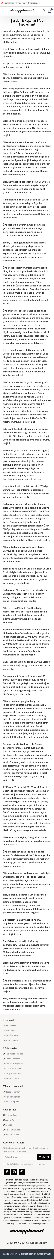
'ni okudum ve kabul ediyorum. (25, 1164)
